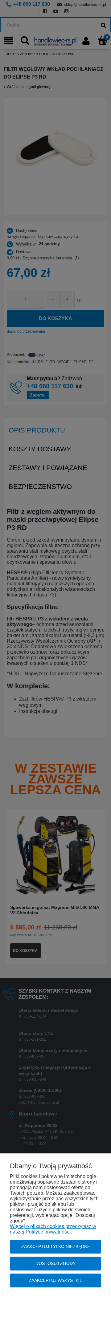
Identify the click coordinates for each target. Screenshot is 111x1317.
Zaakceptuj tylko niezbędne (55, 1246)
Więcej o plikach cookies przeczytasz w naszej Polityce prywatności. (53, 1229)
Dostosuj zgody (55, 1263)
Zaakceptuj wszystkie (55, 1280)
